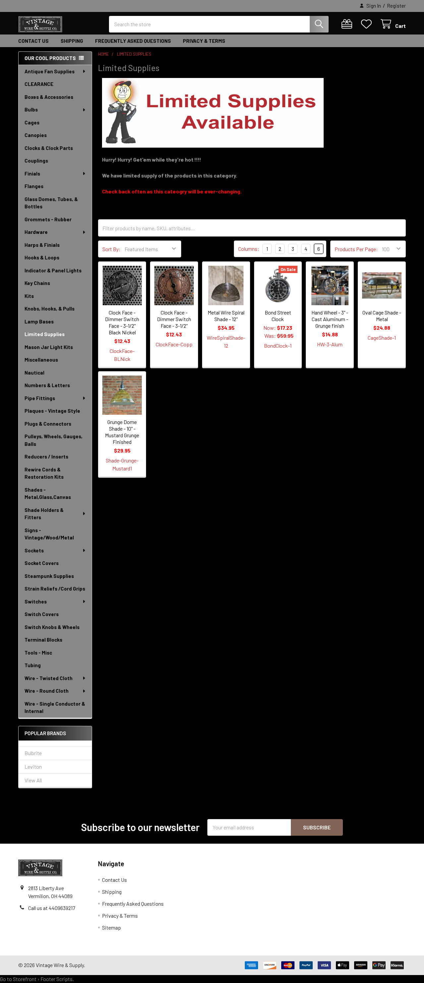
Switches (36, 601)
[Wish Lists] (368, 24)
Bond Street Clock (278, 315)
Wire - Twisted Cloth (49, 678)
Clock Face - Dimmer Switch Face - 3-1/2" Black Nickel (122, 322)
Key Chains (37, 283)
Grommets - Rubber (48, 219)
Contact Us (33, 41)
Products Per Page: (356, 249)
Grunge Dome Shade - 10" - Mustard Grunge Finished (122, 432)
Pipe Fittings (40, 398)
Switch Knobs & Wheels (52, 627)
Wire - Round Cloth (47, 691)
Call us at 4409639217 (51, 908)
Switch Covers (42, 614)
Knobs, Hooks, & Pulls (50, 309)
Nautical (34, 373)
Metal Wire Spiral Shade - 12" (226, 315)
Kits (29, 296)
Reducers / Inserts (46, 456)
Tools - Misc (38, 653)
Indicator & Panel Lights (53, 270)
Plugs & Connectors (48, 424)
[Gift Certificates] (348, 24)
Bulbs (31, 109)
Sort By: (111, 249)
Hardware (36, 232)
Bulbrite (33, 753)
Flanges (34, 186)
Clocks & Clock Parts (49, 148)
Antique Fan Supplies (50, 71)
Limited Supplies (45, 334)
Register (396, 6)
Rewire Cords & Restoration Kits (44, 473)
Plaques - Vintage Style (52, 411)
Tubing (33, 665)
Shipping (72, 41)
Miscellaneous (41, 360)
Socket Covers (42, 563)
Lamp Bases (39, 321)
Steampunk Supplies (49, 576)
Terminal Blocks (43, 640)
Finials (32, 173)
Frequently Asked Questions (133, 41)
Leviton (33, 766)
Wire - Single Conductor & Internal (55, 707)
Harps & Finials (42, 245)
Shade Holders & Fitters (44, 514)
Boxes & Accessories (49, 97)
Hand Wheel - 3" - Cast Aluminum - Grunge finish (329, 319)
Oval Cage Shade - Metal (381, 315)
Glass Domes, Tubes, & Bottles (51, 203)
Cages (32, 122)
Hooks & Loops (42, 257)
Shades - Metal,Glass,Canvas (48, 493)
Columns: (248, 249)
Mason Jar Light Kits (49, 347)
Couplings (36, 161)
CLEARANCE (39, 84)
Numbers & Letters (47, 385)
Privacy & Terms (204, 41)
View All (33, 780)
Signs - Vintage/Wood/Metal (49, 534)
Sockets (34, 550)
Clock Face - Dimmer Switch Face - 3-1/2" (174, 319)
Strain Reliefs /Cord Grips (55, 589)
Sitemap (111, 927)
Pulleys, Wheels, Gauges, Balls (53, 440)
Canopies (36, 135)
